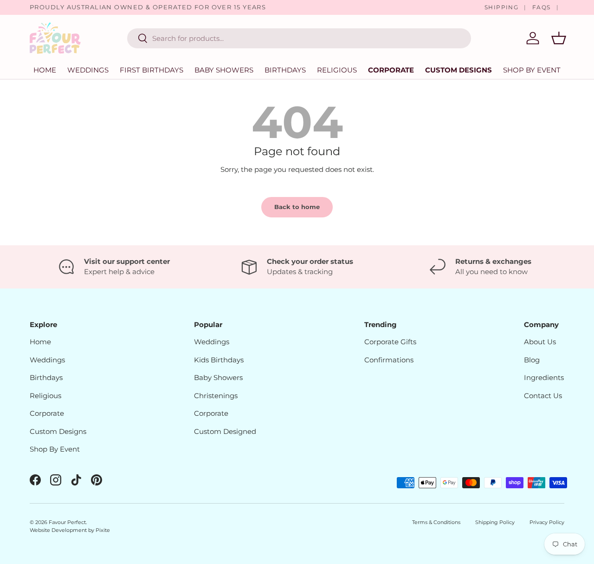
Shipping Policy (495, 522)
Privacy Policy (546, 522)
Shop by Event (532, 70)
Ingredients (544, 377)
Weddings (88, 70)
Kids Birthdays (219, 359)
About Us (540, 341)
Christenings (216, 395)
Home (44, 70)
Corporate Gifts (390, 341)
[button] (559, 38)
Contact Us (543, 395)
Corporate (391, 70)
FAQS (541, 7)
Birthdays (285, 70)
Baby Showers (223, 70)
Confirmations (388, 359)
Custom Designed (225, 431)
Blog (532, 359)
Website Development (59, 530)
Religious (337, 70)
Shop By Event (55, 449)
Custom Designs (458, 70)
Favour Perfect (67, 522)
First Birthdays (151, 70)
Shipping (501, 7)
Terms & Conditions (436, 522)
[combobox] (299, 38)
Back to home (297, 206)
